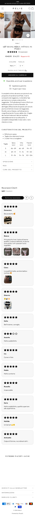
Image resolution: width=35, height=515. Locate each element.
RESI (5, 165)
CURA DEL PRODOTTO (12, 169)
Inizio (17, 43)
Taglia (21, 62)
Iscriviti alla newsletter (14, 488)
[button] (12, 52)
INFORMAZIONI (8, 493)
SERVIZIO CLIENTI (9, 497)
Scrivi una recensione (12, 198)
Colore (12, 62)
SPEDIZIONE (8, 161)
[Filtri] (27, 197)
